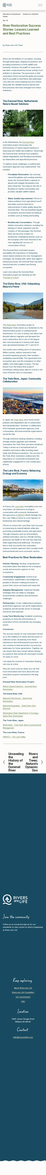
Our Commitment (23, 997)
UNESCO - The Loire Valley (14, 737)
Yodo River (18, 420)
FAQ (23, 1001)
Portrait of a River (10, 278)
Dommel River (28, 142)
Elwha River (11, 325)
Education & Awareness (11, 14)
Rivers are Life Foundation (23, 992)
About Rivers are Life (23, 988)
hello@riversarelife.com (23, 1037)
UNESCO (21, 515)
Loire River (19, 506)
